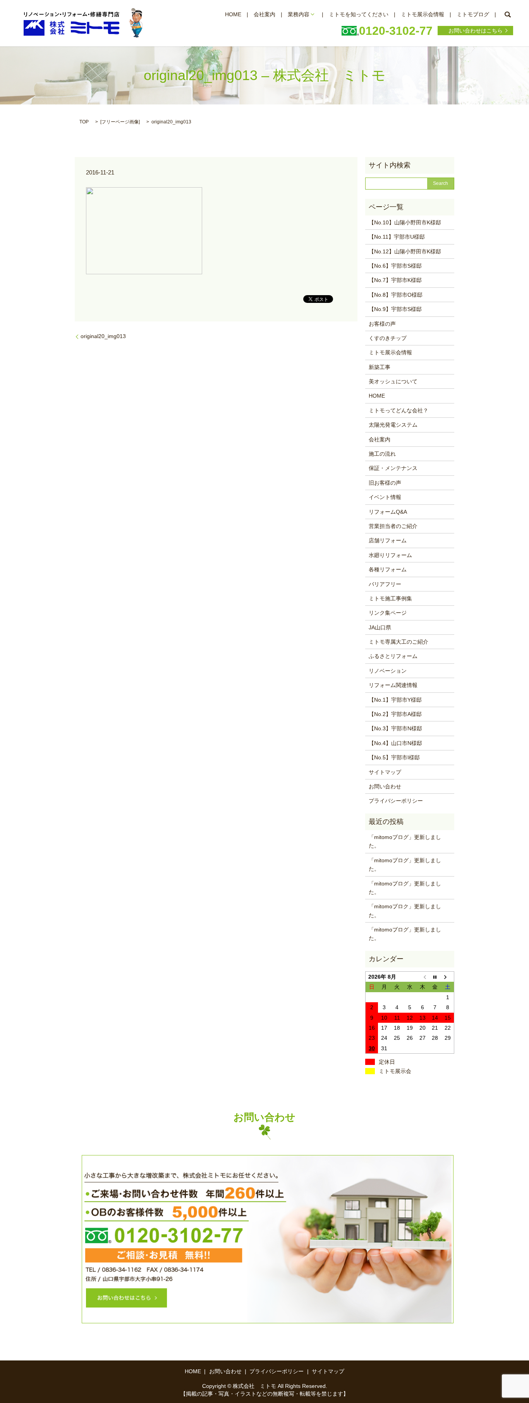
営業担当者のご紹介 (393, 526)
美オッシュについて (393, 381)
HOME (233, 14)
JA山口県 (380, 627)
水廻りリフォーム (390, 555)
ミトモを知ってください (358, 14)
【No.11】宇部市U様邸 (397, 237)
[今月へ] (435, 977)
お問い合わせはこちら (475, 30)
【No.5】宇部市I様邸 (394, 757)
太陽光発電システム (393, 425)
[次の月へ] (447, 977)
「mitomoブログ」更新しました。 (405, 841)
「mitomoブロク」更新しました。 (405, 910)
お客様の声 (382, 324)
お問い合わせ (385, 786)
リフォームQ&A (388, 512)
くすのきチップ (388, 338)
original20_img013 (103, 336)
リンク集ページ (388, 613)
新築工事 (379, 367)
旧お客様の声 (385, 483)
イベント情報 (385, 497)
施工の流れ (382, 454)
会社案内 (264, 14)
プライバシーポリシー (396, 801)
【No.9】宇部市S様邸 (395, 309)
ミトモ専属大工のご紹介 (398, 642)
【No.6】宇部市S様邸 (395, 266)
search (507, 15)
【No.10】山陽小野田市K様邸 (405, 222)
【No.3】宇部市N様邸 (395, 728)
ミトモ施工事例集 (390, 598)
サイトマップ (385, 772)
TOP (84, 122)
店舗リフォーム (388, 540)
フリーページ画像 (120, 122)
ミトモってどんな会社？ (398, 410)
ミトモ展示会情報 (422, 14)
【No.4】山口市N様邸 (395, 743)
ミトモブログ (473, 14)
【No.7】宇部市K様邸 (395, 280)
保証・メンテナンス (393, 468)
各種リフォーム (388, 569)
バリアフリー (385, 584)
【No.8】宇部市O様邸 (396, 295)
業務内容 (298, 14)
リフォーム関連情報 (393, 685)
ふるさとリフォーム (393, 656)
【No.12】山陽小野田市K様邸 (405, 251)
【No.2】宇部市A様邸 (395, 714)
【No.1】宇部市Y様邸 (395, 700)
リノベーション (388, 671)
